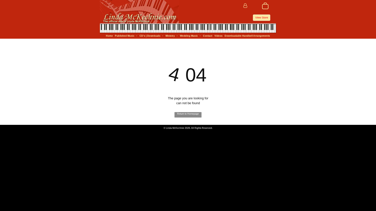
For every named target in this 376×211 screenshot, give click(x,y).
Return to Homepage (188, 114)
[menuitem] (109, 36)
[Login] (245, 5)
